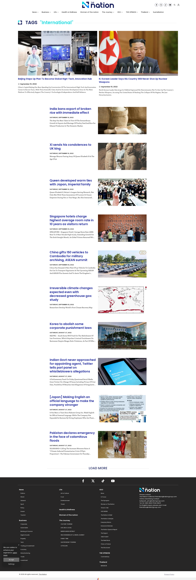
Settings (11, 564)
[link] (57, 64)
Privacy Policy (169, 574)
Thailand (144, 12)
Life (55, 12)
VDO (119, 12)
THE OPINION (131, 12)
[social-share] (156, 5)
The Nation (43, 574)
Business (45, 12)
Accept (11, 560)
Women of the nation (89, 12)
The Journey (107, 12)
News (34, 12)
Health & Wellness (69, 12)
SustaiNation (158, 12)
